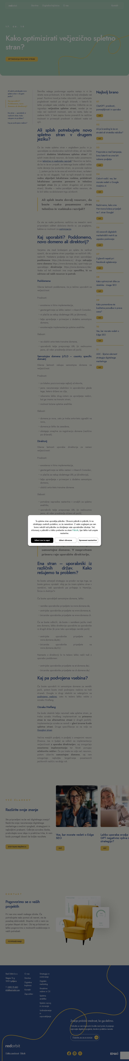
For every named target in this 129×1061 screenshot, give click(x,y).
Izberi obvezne (65, 540)
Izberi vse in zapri (42, 540)
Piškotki (75, 530)
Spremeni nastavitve (88, 540)
